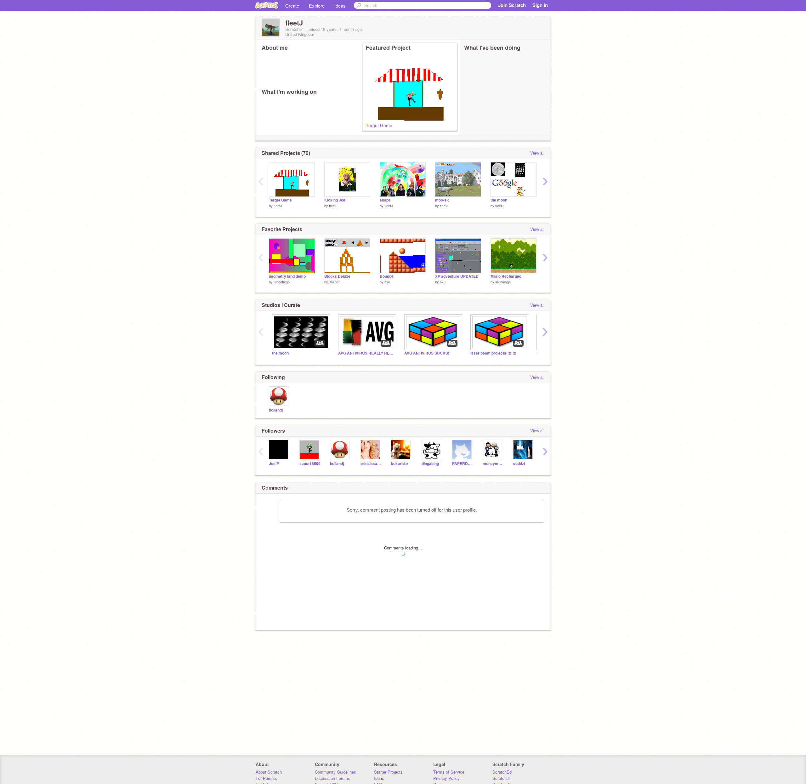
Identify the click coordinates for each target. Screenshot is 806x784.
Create (292, 5)
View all (537, 153)
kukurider (399, 463)
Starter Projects (388, 772)
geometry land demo (287, 276)
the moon (499, 200)
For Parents (266, 778)
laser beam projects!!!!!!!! (493, 353)
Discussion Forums (332, 778)
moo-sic (442, 200)
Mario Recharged (506, 276)
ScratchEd (502, 772)
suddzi (519, 463)
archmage (503, 281)
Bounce (387, 276)
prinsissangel (371, 463)
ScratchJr (501, 778)
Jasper (334, 281)
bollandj (276, 410)
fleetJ (278, 205)
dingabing (430, 463)
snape (385, 200)
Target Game (379, 125)
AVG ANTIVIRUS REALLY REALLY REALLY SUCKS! (366, 353)
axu (387, 281)
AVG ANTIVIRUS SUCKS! (426, 353)
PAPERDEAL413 (462, 463)
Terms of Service (448, 772)
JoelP (274, 463)
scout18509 (310, 463)
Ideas (340, 5)
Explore (317, 5)
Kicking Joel (335, 200)
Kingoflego (282, 281)
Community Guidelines (335, 772)
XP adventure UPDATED (457, 276)
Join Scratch (512, 5)
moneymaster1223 (493, 463)
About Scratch (269, 772)
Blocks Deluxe (337, 276)
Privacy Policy (446, 778)
